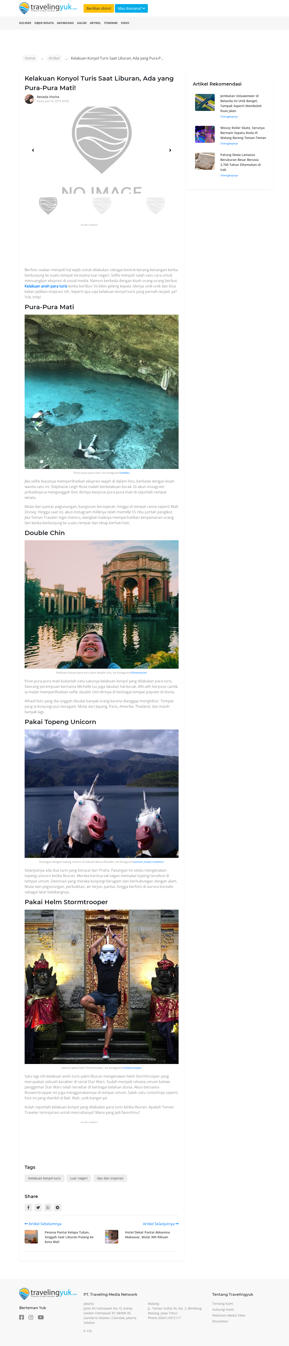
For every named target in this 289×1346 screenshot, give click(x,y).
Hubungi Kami (223, 1309)
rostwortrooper (132, 1068)
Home (30, 58)
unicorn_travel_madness (148, 862)
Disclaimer (220, 1321)
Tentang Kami (222, 1303)
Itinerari (111, 23)
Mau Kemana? (130, 8)
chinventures (139, 672)
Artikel (95, 23)
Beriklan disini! (98, 8)
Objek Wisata (44, 23)
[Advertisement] (107, 247)
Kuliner (25, 23)
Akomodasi (65, 23)
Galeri (82, 23)
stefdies (125, 473)
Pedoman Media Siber (229, 1315)
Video (125, 23)
